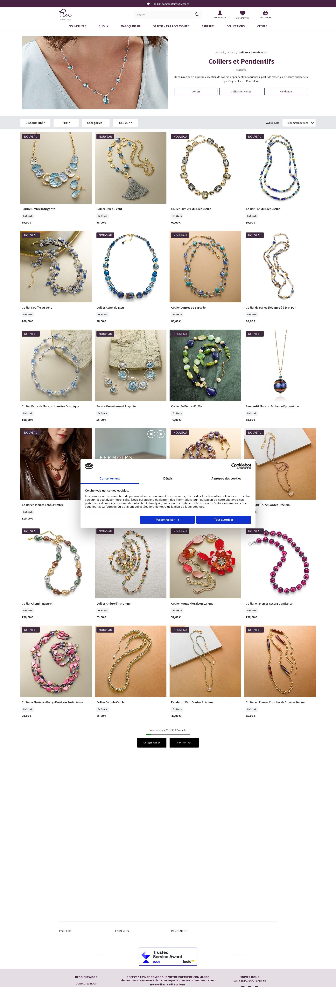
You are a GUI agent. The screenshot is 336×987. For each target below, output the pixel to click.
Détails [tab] (168, 478)
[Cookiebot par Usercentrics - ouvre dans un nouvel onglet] (234, 466)
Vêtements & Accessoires (171, 26)
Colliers (65, 931)
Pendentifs (179, 931)
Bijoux (103, 26)
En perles (122, 931)
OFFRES (262, 26)
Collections (236, 26)
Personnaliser (165, 519)
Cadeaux (208, 26)
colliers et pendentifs (253, 52)
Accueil (219, 52)
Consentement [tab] (110, 478)
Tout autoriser (223, 519)
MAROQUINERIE (131, 26)
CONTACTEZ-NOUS (86, 983)
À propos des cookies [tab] (226, 478)
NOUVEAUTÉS (77, 26)
